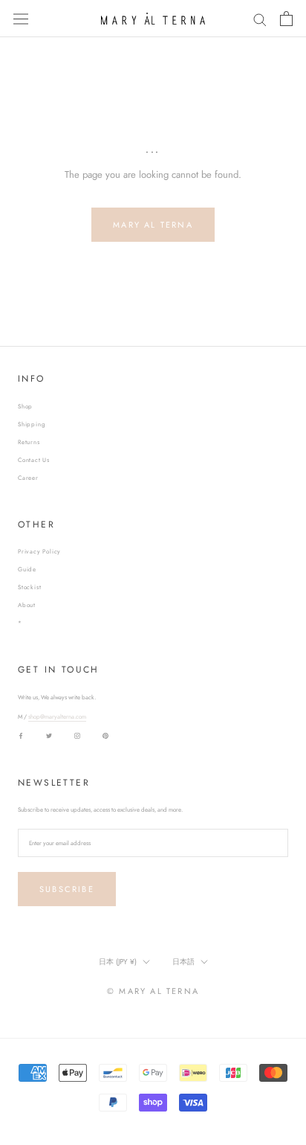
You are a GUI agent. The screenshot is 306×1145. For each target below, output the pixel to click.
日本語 (183, 961)
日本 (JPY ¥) (118, 961)
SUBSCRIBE (66, 889)
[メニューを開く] (20, 19)
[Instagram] (77, 735)
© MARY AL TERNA (153, 991)
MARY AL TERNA (153, 225)
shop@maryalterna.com (57, 716)
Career (28, 477)
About (27, 604)
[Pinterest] (105, 735)
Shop (25, 406)
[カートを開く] (286, 18)
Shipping (31, 424)
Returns (29, 441)
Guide (27, 569)
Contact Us (34, 459)
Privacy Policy (39, 551)
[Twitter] (49, 735)
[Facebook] (21, 735)
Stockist (29, 587)
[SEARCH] (260, 19)
